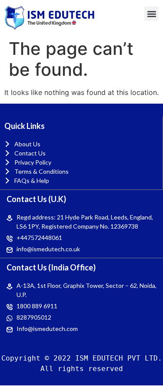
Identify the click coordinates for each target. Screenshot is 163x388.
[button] (151, 14)
